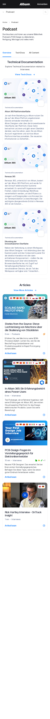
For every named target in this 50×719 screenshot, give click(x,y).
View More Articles (23, 290)
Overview (7, 53)
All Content (34, 53)
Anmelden (42, 4)
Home (5, 22)
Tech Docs (20, 53)
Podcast (10, 12)
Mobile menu (4, 4)
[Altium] (25, 4)
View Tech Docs (23, 74)
